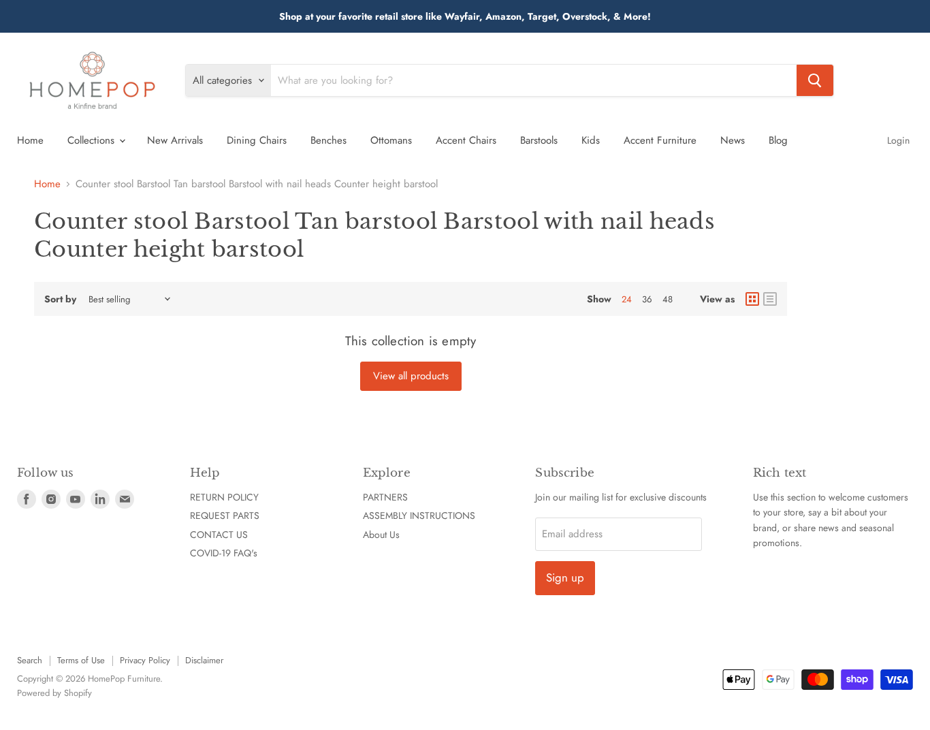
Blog (778, 140)
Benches (328, 140)
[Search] (815, 80)
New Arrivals (175, 140)
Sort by (60, 298)
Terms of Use (81, 660)
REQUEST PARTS (224, 515)
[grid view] (752, 299)
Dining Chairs (257, 140)
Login (898, 140)
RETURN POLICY (224, 497)
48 (667, 299)
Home (30, 140)
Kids (590, 140)
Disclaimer (204, 660)
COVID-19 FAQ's (223, 553)
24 (627, 299)
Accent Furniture (660, 140)
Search (29, 660)
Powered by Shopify (54, 692)
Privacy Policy (145, 660)
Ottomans (391, 140)
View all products (411, 375)
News (732, 140)
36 (647, 299)
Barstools (539, 140)
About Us (381, 534)
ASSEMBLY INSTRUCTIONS (419, 515)
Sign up (565, 577)
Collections (92, 140)
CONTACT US (219, 534)
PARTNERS (385, 497)
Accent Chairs (466, 140)
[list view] (770, 299)
